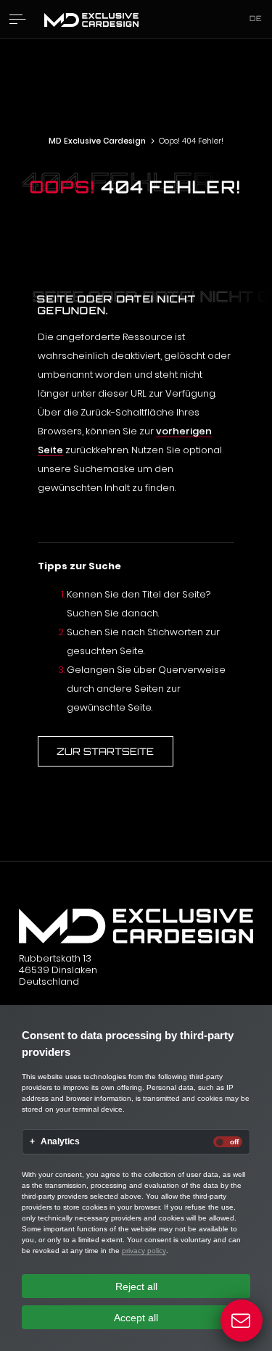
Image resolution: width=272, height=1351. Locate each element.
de (256, 18)
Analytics (60, 1142)
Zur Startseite (105, 751)
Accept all (136, 1317)
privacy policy (144, 1251)
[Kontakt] (242, 1321)
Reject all (136, 1286)
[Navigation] (17, 19)
